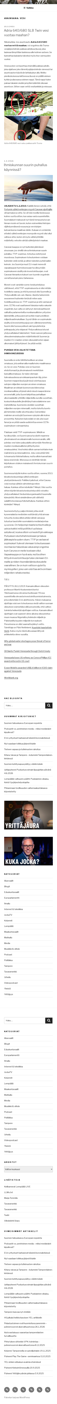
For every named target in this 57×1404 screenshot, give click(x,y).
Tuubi (6, 1215)
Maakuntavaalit (11, 932)
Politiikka (8, 960)
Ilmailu (7, 903)
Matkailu (8, 937)
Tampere (8, 966)
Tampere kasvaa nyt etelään (17, 1312)
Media (7, 943)
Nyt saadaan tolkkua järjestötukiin (20, 743)
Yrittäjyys (8, 994)
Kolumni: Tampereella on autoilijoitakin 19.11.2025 (27, 1351)
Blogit (7, 886)
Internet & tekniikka (13, 909)
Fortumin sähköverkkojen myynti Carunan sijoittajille (28, 209)
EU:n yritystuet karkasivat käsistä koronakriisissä (27, 738)
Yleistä (7, 988)
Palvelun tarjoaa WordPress (17, 1397)
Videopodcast (11, 983)
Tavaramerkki (10, 971)
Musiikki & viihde (12, 949)
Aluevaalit (8, 881)
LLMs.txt (8, 1192)
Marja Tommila (11, 1198)
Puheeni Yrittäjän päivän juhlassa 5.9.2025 (24, 1373)
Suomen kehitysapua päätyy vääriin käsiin (23, 764)
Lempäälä (8, 926)
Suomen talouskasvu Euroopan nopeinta (23, 723)
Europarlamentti (11, 898)
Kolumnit (8, 920)
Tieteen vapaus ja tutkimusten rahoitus (22, 749)
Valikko (30, 8)
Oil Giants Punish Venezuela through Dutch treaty (27, 651)
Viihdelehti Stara (12, 1221)
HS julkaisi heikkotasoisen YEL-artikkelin (23, 1317)
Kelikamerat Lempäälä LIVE (17, 1186)
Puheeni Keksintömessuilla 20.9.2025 (22, 1368)
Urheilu (7, 977)
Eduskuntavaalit (11, 892)
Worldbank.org (11, 678)
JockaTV (8, 915)
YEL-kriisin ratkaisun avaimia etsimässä (22, 1362)
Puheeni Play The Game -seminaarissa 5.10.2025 (27, 1356)
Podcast (8, 954)
